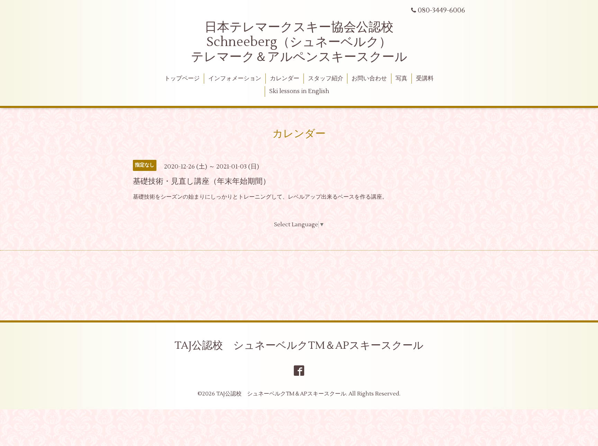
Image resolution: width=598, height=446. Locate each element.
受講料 (425, 78)
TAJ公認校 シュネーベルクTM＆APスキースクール (299, 345)
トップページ (182, 78)
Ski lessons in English (299, 91)
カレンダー (284, 78)
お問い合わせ (369, 78)
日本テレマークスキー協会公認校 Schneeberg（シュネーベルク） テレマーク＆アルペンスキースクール (299, 42)
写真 (401, 78)
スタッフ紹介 (325, 78)
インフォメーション (234, 78)
